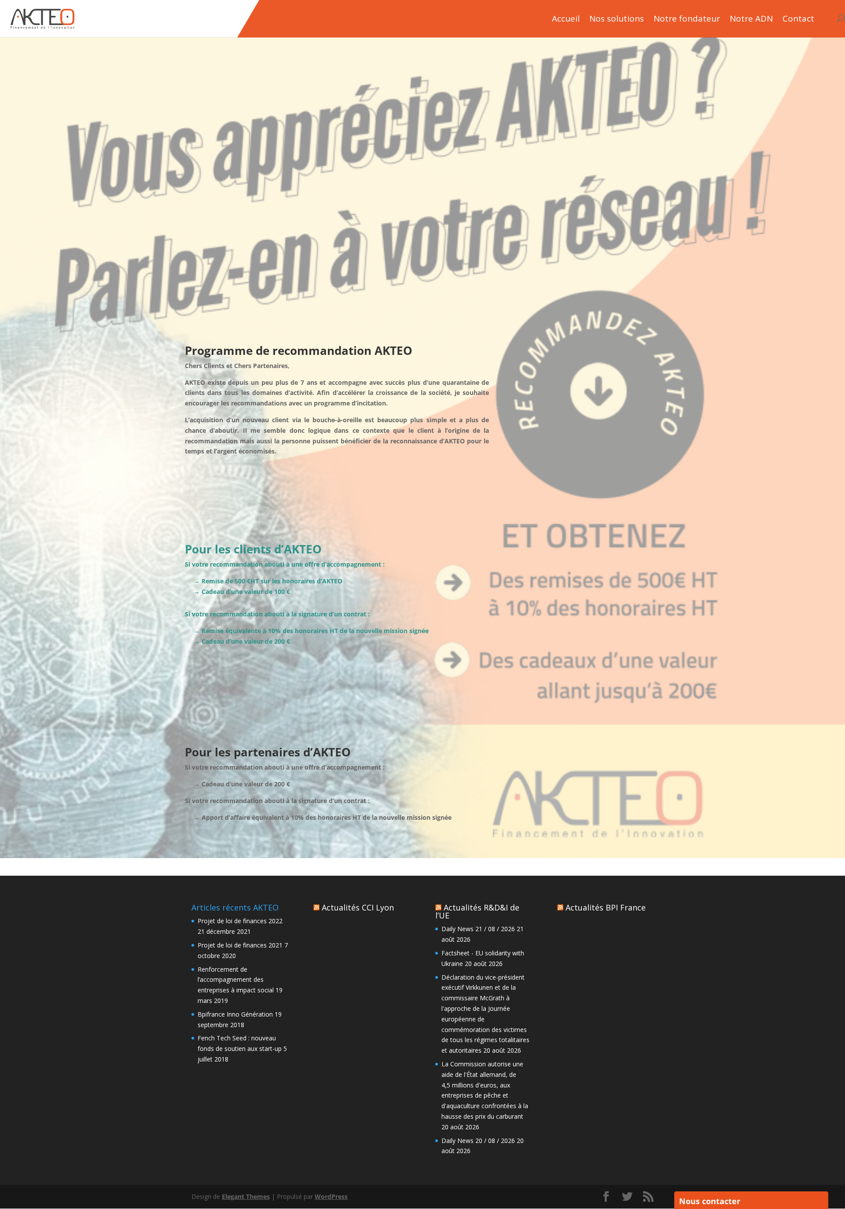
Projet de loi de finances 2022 (240, 921)
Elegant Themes (246, 1196)
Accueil (566, 19)
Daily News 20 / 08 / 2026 (478, 1140)
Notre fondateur (687, 19)
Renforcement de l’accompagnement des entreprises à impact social (236, 980)
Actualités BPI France (606, 907)
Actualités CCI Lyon (358, 907)
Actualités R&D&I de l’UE (477, 911)
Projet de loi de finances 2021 (240, 945)
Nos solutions (616, 19)
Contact (798, 19)
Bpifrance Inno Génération (235, 1014)
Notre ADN (751, 19)
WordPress (331, 1196)
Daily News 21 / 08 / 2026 (478, 929)
